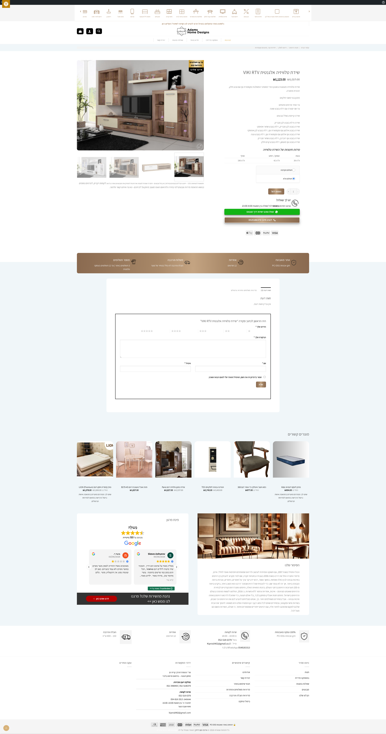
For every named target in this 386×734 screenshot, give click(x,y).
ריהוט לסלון (282, 47)
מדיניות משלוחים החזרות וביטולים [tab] (244, 290)
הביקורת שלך (260, 337)
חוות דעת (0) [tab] (266, 290)
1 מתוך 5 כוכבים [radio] (258, 331)
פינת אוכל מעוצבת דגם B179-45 (134, 487)
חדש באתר (194, 40)
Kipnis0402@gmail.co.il (219, 643)
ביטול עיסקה (244, 701)
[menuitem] (383, 2)
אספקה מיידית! (211, 40)
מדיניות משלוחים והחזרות (238, 689)
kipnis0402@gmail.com (180, 712)
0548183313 (244, 647)
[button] (176, 567)
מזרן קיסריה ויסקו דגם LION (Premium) (95, 487)
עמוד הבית (305, 47)
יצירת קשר (161, 40)
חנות (307, 672)
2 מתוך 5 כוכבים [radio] (238, 331)
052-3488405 (172, 685)
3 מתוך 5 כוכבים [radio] (215, 331)
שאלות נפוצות (177, 40)
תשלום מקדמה (286, 170)
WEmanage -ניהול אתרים (167, 730)
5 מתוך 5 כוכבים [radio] (161, 331)
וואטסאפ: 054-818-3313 (181, 699)
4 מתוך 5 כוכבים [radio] (189, 331)
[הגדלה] (200, 147)
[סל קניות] (80, 31)
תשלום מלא (287, 178)
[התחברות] (89, 31)
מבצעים (305, 689)
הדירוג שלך (261, 326)
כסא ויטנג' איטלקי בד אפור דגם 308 (252, 487)
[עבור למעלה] (6, 728)
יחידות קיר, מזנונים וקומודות (265, 47)
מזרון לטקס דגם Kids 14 (291, 487)
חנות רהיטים (293, 47)
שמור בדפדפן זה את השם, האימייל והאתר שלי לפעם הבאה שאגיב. (235, 377)
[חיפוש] (99, 31)
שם (264, 363)
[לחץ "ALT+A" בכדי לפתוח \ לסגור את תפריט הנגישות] (6, 4)
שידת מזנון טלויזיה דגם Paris (173, 487)
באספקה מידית (302, 677)
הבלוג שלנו (304, 695)
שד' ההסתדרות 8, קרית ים (180, 672)
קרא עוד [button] (169, 580)
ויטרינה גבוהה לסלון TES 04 (213, 487)
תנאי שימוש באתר (242, 683)
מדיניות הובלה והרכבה (239, 695)
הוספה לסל (276, 191)
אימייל (187, 363)
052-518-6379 (225, 639)
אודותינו (246, 672)
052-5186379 (185, 685)
